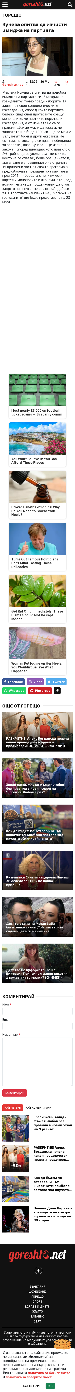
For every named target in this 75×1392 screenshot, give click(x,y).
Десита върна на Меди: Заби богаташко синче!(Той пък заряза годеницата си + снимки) (34, 927)
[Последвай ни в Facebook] (38, 1270)
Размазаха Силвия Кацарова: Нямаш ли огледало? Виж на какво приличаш (37, 881)
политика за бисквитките (49, 1373)
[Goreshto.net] (37, 1256)
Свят (37, 1321)
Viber (38, 682)
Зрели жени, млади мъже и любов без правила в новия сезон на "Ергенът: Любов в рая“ (35, 788)
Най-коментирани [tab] (38, 1107)
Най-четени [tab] (13, 1107)
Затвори (31, 1386)
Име (7, 1004)
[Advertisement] (37, 245)
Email (6, 1019)
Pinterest (42, 691)
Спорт (37, 1301)
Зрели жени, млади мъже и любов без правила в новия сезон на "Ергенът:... (53, 1123)
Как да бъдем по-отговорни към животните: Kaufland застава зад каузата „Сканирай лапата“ (34, 834)
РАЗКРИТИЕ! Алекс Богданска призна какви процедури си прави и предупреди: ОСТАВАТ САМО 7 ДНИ (37, 742)
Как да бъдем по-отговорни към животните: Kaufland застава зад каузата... (53, 1183)
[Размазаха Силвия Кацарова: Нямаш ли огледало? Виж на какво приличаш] (37, 870)
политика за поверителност (29, 1377)
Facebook (15, 682)
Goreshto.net (12, 85)
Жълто (37, 1311)
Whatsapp (16, 691)
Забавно (37, 1316)
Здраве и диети (37, 1306)
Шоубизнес (37, 1291)
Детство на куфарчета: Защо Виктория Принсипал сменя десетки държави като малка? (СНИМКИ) (37, 973)
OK (50, 1386)
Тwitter (58, 682)
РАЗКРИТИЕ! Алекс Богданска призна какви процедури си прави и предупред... (51, 1153)
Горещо (12, 15)
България (38, 1286)
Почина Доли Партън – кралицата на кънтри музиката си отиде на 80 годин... (53, 1214)
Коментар (11, 1034)
